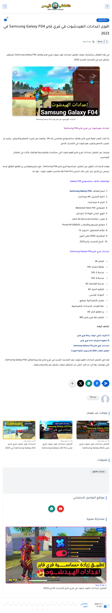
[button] (97, 383)
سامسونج (102, 20)
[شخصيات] (46, 608)
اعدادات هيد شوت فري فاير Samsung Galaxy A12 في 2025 (20, 446)
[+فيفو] (21, 603)
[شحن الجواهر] (5, 603)
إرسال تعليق (98, 472)
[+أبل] (38, 603)
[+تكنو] (32, 603)
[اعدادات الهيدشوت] (65, 603)
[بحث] (5, 6)
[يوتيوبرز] (40, 608)
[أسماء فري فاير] (10, 603)
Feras (100, 42)
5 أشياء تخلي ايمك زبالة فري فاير (93, 336)
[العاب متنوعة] (35, 608)
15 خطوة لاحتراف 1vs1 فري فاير (94, 341)
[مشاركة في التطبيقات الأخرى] (72, 383)
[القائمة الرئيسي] (107, 6)
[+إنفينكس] (27, 603)
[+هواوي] (48, 603)
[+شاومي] (54, 603)
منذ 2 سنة (99, 585)
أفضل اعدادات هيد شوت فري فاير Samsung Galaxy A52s (94, 446)
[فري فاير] (76, 603)
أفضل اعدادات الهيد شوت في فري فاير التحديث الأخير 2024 (74, 588)
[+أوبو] (43, 603)
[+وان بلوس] (16, 603)
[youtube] (60, 508)
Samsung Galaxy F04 (81, 191)
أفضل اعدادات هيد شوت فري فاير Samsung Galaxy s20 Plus (57, 446)
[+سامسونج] (59, 603)
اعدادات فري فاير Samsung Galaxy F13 (91, 346)
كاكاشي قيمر (84, 605)
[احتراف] (70, 603)
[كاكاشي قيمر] (56, 6)
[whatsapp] (51, 508)
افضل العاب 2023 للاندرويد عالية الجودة (90, 351)
